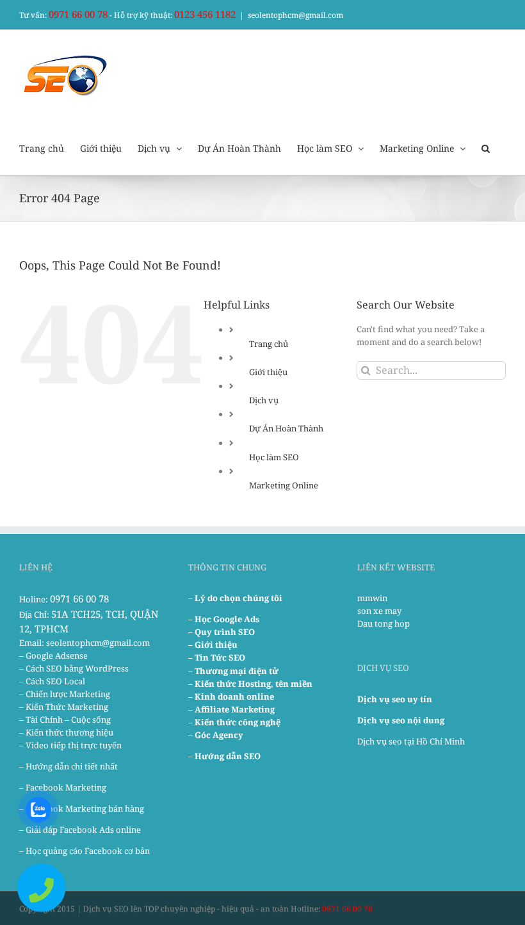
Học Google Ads (227, 619)
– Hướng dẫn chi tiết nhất (68, 766)
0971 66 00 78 (78, 14)
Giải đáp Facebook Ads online (83, 829)
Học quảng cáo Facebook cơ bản (88, 851)
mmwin (372, 598)
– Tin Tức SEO (216, 657)
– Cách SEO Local (52, 681)
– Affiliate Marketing (231, 709)
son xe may (379, 610)
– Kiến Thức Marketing (63, 706)
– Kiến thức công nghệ (234, 722)
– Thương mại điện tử (233, 671)
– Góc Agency (215, 735)
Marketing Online (283, 485)
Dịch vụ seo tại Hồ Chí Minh (411, 741)
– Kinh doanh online (231, 696)
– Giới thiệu (213, 644)
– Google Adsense (53, 655)
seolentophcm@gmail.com (295, 15)
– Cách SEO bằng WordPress (74, 668)
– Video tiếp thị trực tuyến (70, 745)
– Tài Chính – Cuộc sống (65, 719)
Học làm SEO (274, 457)
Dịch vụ (264, 400)
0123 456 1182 (205, 14)
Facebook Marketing (66, 787)
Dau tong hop (383, 623)
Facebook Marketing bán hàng (85, 808)
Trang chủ (268, 344)
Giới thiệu (268, 372)
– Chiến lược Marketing (64, 694)
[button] (485, 147)
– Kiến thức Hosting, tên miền (250, 683)
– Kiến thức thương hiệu (66, 732)
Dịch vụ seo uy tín (394, 699)
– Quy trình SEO (221, 632)
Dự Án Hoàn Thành (286, 428)
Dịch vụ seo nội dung (400, 720)
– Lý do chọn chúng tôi (235, 598)
